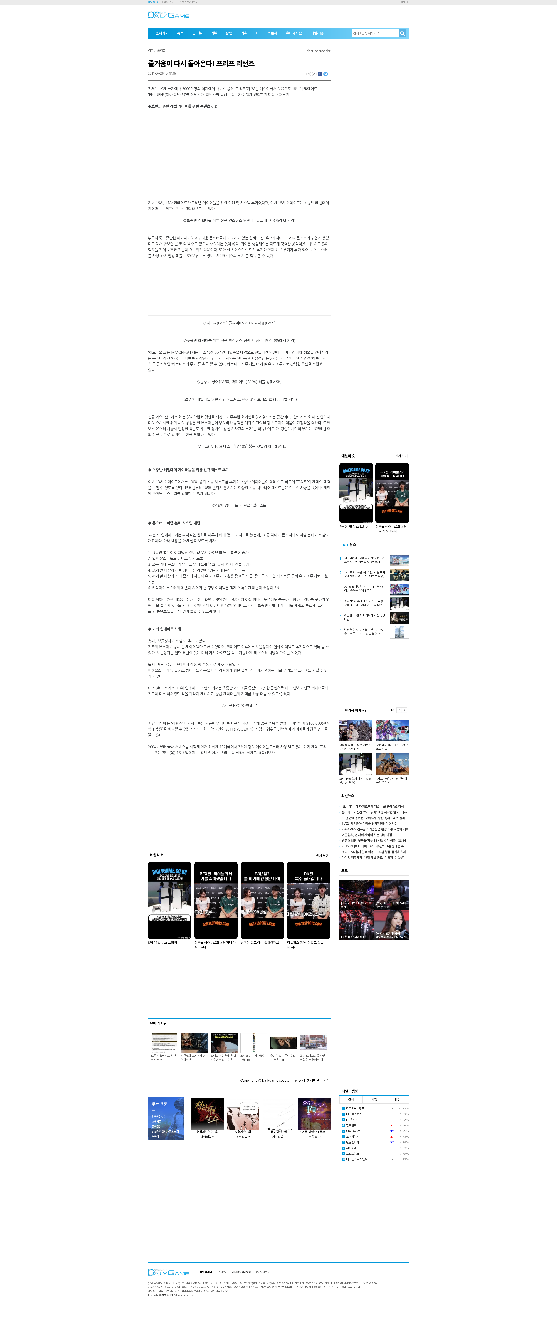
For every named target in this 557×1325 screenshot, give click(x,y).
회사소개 (405, 2)
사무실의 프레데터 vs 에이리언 (193, 1057)
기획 (244, 33)
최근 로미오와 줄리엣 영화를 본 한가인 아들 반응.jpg (312, 1058)
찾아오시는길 (262, 1272)
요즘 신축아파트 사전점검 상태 (163, 1057)
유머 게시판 (158, 1023)
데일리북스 (208, 1136)
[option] (374, 750)
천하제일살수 (159, 1116)
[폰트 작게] (308, 74)
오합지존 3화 (243, 1131)
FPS (397, 1099)
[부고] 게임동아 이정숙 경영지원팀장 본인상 (369, 823)
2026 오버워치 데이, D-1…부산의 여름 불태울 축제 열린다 (364, 588)
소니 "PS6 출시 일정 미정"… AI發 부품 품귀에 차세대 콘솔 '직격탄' (363, 603)
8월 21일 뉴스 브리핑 (162, 942)
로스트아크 (350, 1153)
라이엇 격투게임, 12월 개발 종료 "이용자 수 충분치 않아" (375, 857)
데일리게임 (153, 2)
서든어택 (349, 1148)
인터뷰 (197, 33)
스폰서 (272, 33)
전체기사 (162, 33)
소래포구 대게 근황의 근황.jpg (252, 1057)
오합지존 (156, 1121)
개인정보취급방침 (241, 1272)
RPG (374, 1099)
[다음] (404, 710)
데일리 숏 (157, 855)
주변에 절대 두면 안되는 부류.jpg (283, 1057)
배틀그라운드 (352, 1131)
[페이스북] (320, 74)
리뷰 (214, 33)
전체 (351, 1099)
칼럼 (229, 33)
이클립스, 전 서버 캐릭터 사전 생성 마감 (364, 617)
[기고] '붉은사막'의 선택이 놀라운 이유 (391, 780)
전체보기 (322, 855)
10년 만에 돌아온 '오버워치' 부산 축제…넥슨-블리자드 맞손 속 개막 (375, 818)
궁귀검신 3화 (279, 1131)
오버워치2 (350, 1136)
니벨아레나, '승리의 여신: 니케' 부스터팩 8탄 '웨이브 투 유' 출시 (364, 560)
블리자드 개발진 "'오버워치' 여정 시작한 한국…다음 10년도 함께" (375, 812)
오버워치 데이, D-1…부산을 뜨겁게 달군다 (392, 747)
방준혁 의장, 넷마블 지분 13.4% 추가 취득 (355, 747)
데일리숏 (317, 33)
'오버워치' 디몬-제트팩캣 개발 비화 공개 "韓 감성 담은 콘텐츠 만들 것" (364, 574)
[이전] (399, 710)
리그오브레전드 (353, 1108)
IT (257, 33)
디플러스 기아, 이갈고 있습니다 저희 (306, 945)
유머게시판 (294, 33)
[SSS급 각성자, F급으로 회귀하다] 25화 (314, 1131)
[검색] (402, 33)
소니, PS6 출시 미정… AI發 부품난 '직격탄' (355, 780)
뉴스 (180, 33)
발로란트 (349, 1125)
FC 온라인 (350, 1119)
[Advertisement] (204, 153)
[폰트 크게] (314, 74)
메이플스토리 (352, 1114)
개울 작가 (314, 1136)
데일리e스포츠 (169, 2)
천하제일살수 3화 (207, 1131)
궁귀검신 (156, 1126)
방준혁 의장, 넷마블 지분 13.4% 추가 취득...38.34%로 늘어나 (363, 631)
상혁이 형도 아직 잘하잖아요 (260, 942)
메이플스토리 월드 (354, 1159)
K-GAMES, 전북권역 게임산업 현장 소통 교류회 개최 (375, 829)
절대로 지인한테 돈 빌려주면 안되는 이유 (223, 1057)
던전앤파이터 (352, 1142)
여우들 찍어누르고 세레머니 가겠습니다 (215, 945)
